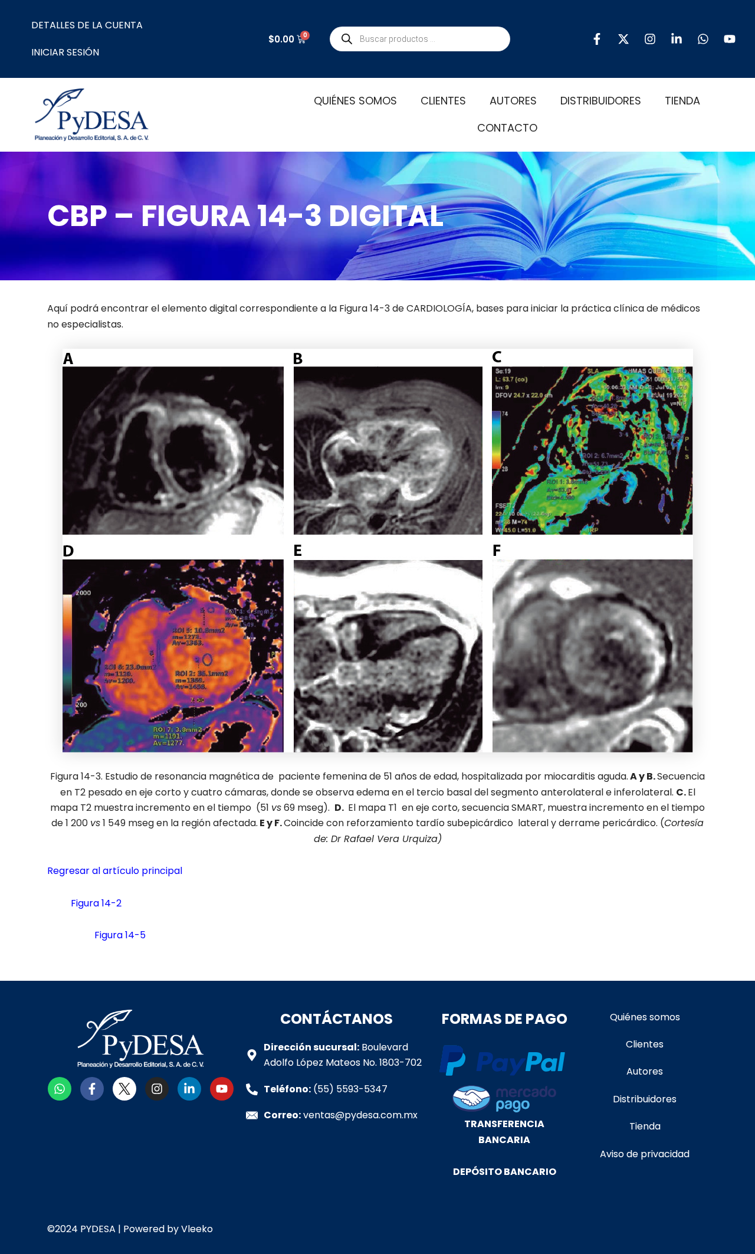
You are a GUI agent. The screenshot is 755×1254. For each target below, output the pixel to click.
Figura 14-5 (120, 935)
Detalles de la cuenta (87, 25)
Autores (513, 100)
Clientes (443, 100)
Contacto (507, 127)
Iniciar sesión (65, 52)
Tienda (682, 100)
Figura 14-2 (96, 903)
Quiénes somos (355, 100)
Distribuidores (600, 100)
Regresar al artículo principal (114, 871)
